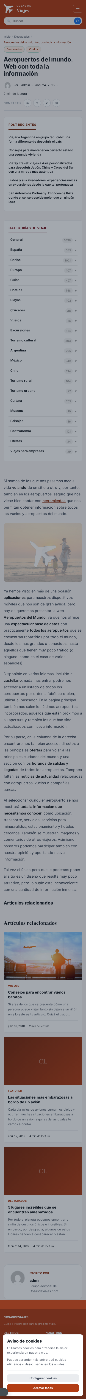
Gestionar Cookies (4, 1392)
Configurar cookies (43, 1378)
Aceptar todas (43, 1388)
